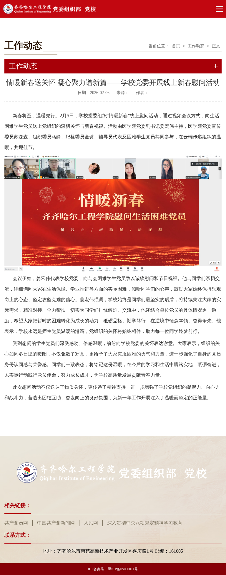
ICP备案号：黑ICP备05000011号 (113, 569)
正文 (216, 46)
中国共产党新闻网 (56, 522)
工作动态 (196, 46)
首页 (176, 46)
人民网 (91, 522)
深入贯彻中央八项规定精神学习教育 (144, 522)
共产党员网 (16, 522)
